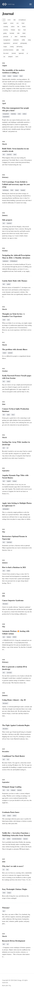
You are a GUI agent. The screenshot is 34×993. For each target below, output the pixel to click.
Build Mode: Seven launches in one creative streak (15, 149)
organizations (6, 43)
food (24, 30)
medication (16, 40)
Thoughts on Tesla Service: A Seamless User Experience (13, 315)
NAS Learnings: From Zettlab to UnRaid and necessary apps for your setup (16, 184)
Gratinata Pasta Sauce (10, 812)
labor (16, 36)
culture (12, 26)
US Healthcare (22, 20)
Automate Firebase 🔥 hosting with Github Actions (15, 632)
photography (23, 43)
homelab (12, 33)
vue (4, 56)
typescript (21, 53)
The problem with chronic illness (14, 349)
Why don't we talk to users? (13, 866)
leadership (23, 36)
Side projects (7, 220)
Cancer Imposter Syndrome (13, 600)
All (4, 20)
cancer (12, 23)
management (6, 40)
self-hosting (19, 46)
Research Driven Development (13, 941)
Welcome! (6, 907)
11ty (9, 985)
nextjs (29, 40)
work (17, 56)
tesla (23, 50)
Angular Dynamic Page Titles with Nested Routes (15, 476)
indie (18, 33)
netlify (23, 40)
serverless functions (8, 50)
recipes (5, 46)
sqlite (17, 50)
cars (18, 23)
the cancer (6, 53)
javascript (5, 36)
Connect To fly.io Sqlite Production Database (15, 410)
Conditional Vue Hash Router (13, 756)
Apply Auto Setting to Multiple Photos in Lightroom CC (17, 504)
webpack (10, 56)
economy (5, 30)
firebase (13, 30)
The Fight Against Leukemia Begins (16, 725)
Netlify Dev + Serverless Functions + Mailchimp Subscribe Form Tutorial (16, 834)
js (11, 36)
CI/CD (9, 20)
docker (24, 26)
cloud (23, 23)
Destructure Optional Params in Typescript (14, 537)
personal (15, 43)
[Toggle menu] (30, 4)
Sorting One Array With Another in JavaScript (16, 443)
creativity (5, 26)
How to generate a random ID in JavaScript (14, 667)
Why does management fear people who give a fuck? (15, 109)
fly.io (19, 30)
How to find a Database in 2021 (14, 567)
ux (27, 53)
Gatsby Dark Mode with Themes (14, 281)
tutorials (14, 53)
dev (18, 26)
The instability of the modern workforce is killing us (13, 71)
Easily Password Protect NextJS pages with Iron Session (16, 376)
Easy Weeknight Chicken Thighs (14, 889)
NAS (15, 20)
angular (5, 23)
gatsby (5, 33)
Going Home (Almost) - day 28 (14, 700)
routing (12, 46)
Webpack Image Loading (11, 787)
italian (23, 33)
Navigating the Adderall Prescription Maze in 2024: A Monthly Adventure (16, 256)
